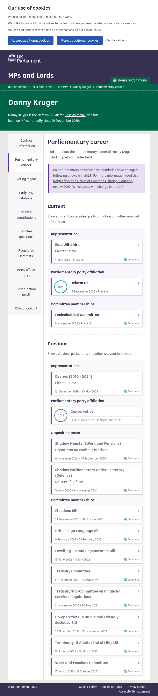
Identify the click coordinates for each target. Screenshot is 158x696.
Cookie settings (116, 40)
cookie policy (92, 30)
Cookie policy (88, 687)
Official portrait (26, 308)
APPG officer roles (26, 272)
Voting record (26, 179)
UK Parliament (17, 87)
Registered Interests (26, 253)
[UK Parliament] (25, 58)
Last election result (26, 292)
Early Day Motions (26, 195)
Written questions (26, 234)
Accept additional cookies (31, 40)
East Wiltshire (75, 115)
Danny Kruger (82, 87)
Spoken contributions (26, 214)
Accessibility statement (134, 691)
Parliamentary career (26, 162)
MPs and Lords (31, 75)
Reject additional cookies (80, 40)
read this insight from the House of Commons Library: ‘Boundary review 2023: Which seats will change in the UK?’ (95, 181)
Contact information (26, 143)
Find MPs (62, 87)
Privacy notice (136, 687)
